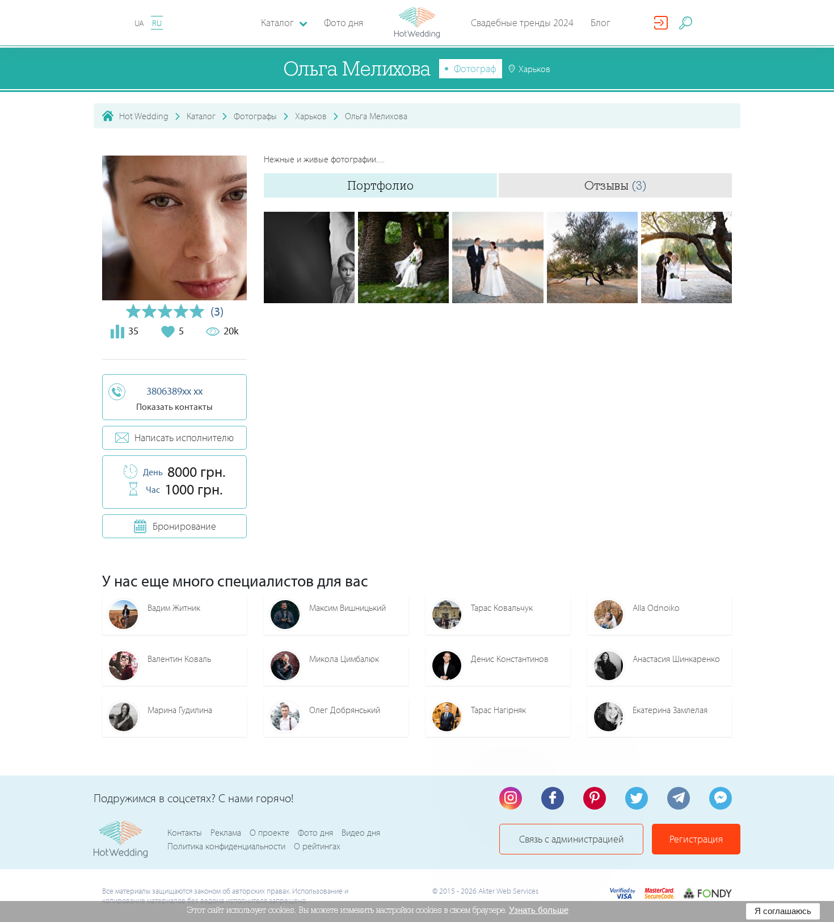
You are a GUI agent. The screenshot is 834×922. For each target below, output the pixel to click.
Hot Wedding (144, 115)
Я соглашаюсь (783, 911)
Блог (600, 22)
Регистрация (696, 838)
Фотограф (475, 68)
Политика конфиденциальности (226, 846)
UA (139, 23)
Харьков (311, 115)
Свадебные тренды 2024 (522, 22)
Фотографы (255, 115)
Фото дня (343, 22)
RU (157, 23)
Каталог (201, 115)
